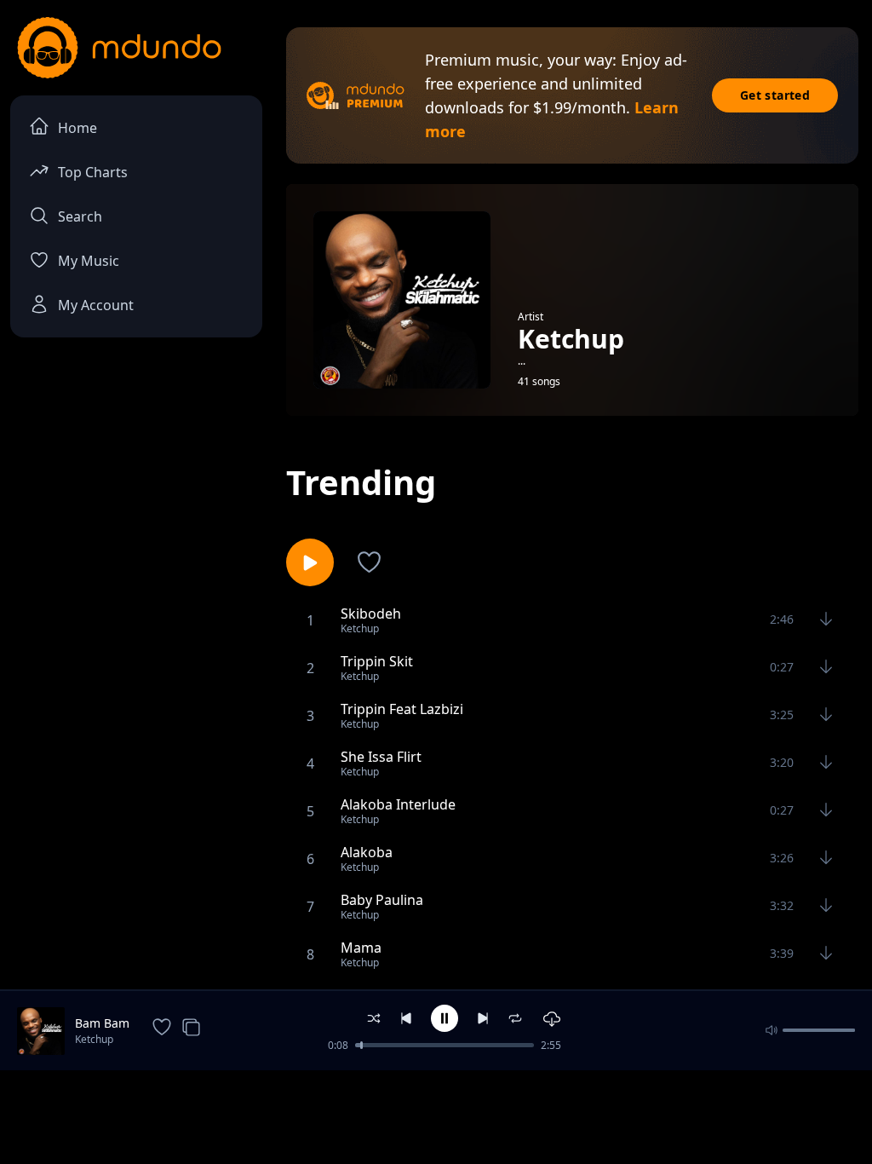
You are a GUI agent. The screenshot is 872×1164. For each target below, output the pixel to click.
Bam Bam (102, 1023)
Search (80, 216)
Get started (775, 95)
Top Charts (93, 172)
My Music (88, 260)
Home (77, 127)
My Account (96, 305)
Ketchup (94, 1039)
